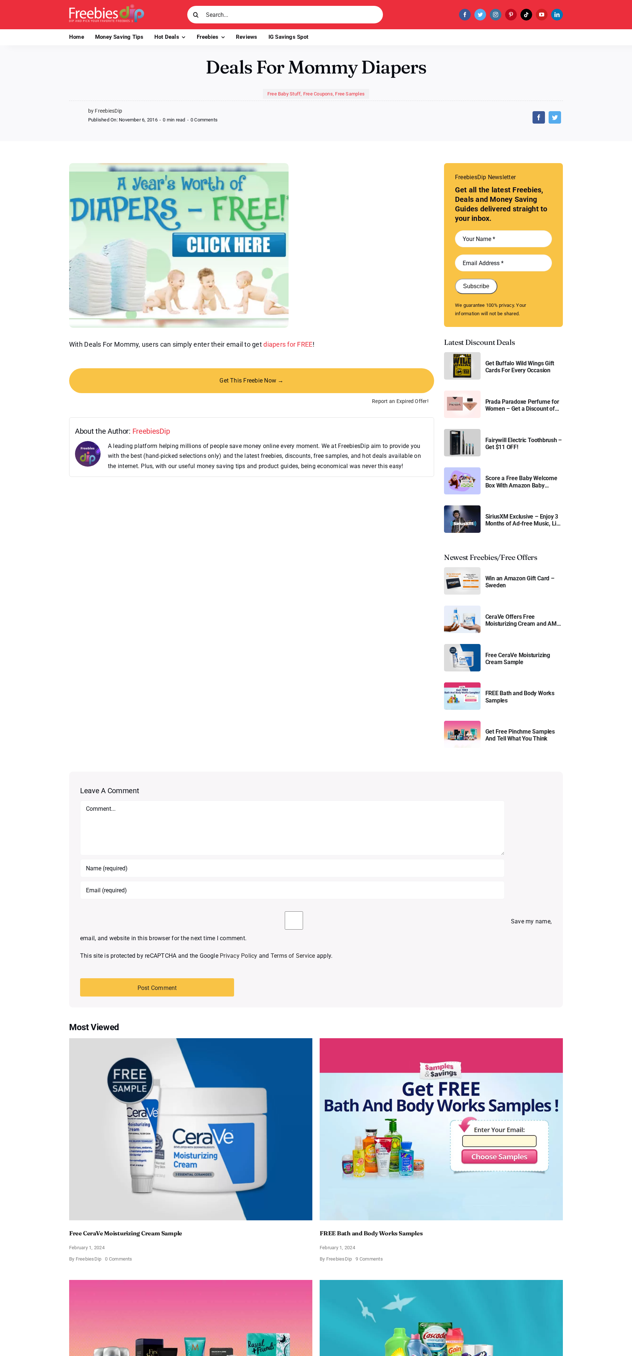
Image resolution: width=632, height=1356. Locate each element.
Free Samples (350, 94)
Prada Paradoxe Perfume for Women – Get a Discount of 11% (522, 405)
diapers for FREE (287, 344)
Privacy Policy (238, 955)
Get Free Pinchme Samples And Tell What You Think (520, 735)
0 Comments (204, 120)
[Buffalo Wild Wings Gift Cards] (462, 354)
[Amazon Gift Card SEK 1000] (462, 569)
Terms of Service (293, 955)
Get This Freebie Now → (251, 380)
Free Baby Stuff (284, 94)
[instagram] (495, 14)
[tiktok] (526, 14)
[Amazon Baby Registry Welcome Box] (462, 470)
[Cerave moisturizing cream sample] (462, 646)
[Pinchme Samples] (462, 723)
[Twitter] (555, 117)
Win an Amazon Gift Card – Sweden (519, 582)
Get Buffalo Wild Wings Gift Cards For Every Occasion (519, 367)
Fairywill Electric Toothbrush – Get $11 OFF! (523, 444)
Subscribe (476, 286)
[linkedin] (557, 14)
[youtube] (542, 14)
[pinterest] (511, 14)
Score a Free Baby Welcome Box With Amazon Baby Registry (521, 482)
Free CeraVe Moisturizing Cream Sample (517, 659)
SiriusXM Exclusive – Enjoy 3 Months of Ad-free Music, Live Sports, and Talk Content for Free (524, 520)
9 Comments (369, 1259)
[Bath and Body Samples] (462, 685)
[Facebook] (539, 117)
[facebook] (465, 14)
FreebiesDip (151, 431)
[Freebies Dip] (106, 6)
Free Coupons (318, 94)
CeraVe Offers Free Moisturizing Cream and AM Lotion (521, 620)
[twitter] (480, 14)
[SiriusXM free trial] (462, 508)
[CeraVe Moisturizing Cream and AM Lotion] (462, 608)
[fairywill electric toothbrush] (462, 431)
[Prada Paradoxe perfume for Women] (462, 393)
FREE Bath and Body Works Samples (519, 697)
